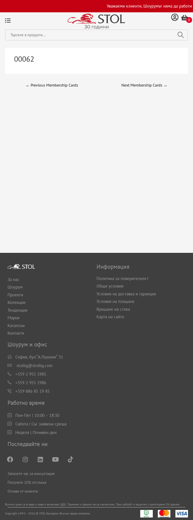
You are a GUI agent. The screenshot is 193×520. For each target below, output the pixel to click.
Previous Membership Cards (52, 85)
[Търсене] (180, 35)
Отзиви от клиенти (23, 491)
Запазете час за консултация (31, 473)
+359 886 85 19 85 (32, 391)
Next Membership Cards (144, 85)
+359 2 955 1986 (30, 382)
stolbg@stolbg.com (35, 365)
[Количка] (184, 18)
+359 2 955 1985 (30, 374)
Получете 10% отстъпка (27, 482)
